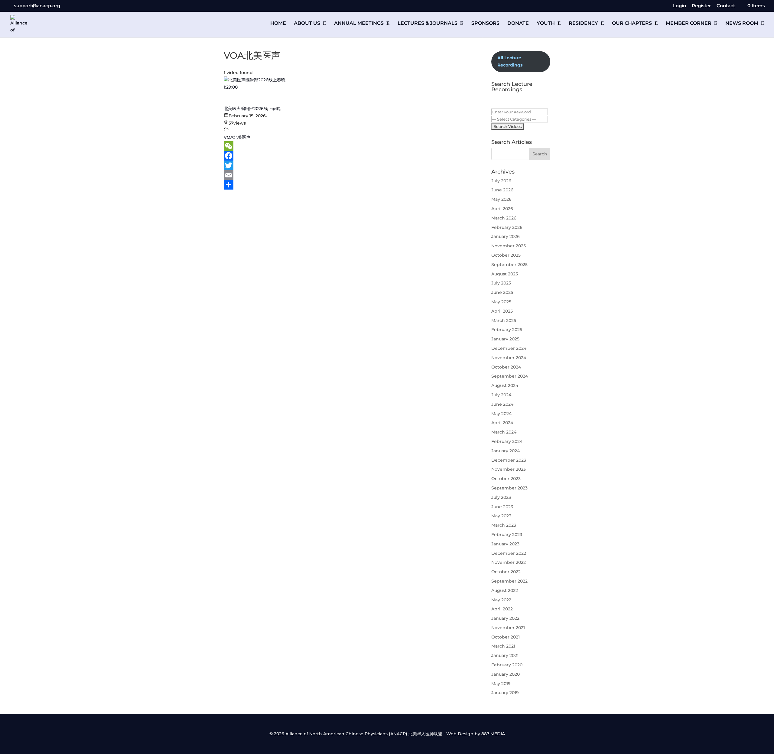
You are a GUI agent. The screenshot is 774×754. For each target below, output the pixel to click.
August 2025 (504, 274)
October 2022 (506, 571)
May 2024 (501, 413)
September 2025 (509, 264)
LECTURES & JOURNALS (427, 23)
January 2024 (505, 450)
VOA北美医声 (237, 137)
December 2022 (508, 553)
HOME (278, 23)
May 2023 (501, 515)
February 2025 (506, 329)
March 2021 (503, 646)
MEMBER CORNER (688, 23)
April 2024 (502, 422)
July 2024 (501, 395)
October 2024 (506, 367)
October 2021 (505, 637)
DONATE (518, 23)
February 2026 (506, 227)
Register (701, 5)
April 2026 (502, 208)
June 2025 (502, 292)
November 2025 (508, 246)
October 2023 (506, 478)
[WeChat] (344, 146)
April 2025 (502, 311)
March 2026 (503, 218)
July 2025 (501, 283)
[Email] (344, 175)
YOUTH (546, 23)
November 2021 (508, 627)
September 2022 (509, 581)
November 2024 (508, 357)
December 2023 (508, 460)
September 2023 (509, 488)
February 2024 (506, 441)
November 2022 (508, 562)
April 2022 (502, 609)
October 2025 (506, 255)
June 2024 (502, 404)
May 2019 (501, 683)
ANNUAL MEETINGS (359, 23)
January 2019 (505, 692)
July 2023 (501, 497)
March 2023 (503, 525)
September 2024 (509, 376)
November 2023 (508, 469)
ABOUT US (307, 23)
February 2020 (506, 665)
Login (679, 5)
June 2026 (502, 190)
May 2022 (501, 600)
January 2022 (505, 618)
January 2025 (505, 339)
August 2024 (504, 385)
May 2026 (501, 199)
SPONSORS (485, 23)
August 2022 (504, 590)
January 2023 (505, 544)
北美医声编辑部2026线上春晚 (252, 108)
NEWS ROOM (741, 23)
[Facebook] (344, 156)
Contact (726, 5)
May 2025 (501, 301)
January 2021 (505, 655)
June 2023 (502, 506)
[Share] (344, 185)
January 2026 (505, 236)
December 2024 (508, 348)
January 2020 (505, 674)
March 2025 (503, 320)
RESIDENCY (583, 23)
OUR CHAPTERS (632, 23)
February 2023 (506, 534)
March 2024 (503, 432)
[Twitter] (344, 165)
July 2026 (501, 181)
